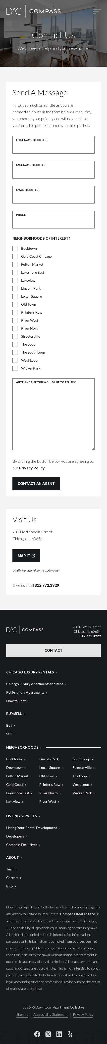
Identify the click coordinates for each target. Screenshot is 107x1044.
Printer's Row (31, 312)
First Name (31, 139)
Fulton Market (32, 264)
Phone (21, 214)
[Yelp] (69, 1034)
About (12, 857)
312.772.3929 (47, 585)
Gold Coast (14, 784)
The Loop (28, 344)
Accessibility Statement (50, 1015)
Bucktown (29, 248)
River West (29, 320)
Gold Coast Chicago (36, 256)
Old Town (28, 304)
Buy (9, 725)
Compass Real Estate (78, 914)
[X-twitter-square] (48, 1034)
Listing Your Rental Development (31, 828)
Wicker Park (30, 368)
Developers (15, 836)
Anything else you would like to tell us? (46, 382)
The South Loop (33, 352)
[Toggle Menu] (97, 11)
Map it (24, 556)
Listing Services (21, 816)
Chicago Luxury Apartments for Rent (34, 684)
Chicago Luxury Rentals (30, 672)
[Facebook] (37, 1034)
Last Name (31, 164)
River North (30, 328)
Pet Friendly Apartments (25, 692)
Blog (9, 886)
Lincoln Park (31, 288)
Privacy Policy (32, 467)
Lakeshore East (32, 272)
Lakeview (28, 280)
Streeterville (30, 336)
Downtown (15, 767)
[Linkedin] (59, 1034)
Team (10, 869)
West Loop (29, 360)
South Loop (81, 759)
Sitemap (22, 1015)
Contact (53, 650)
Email (27, 189)
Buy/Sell (14, 713)
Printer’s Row (49, 784)
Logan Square (31, 296)
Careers (12, 877)
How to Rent (16, 701)
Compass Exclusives (21, 844)
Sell (9, 734)
